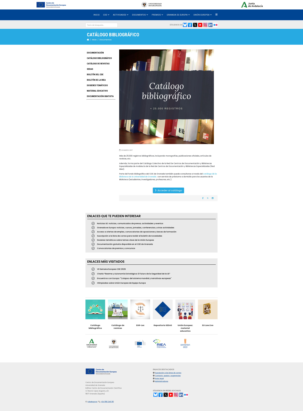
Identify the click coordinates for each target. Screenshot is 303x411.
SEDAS (89, 69)
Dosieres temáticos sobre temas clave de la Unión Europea (125, 240)
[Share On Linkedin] (212, 198)
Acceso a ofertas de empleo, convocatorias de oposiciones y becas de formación (136, 231)
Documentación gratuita (100, 96)
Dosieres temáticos (97, 85)
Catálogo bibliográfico (99, 58)
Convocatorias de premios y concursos (116, 248)
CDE (105, 15)
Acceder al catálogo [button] (169, 190)
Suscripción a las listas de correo (168, 373)
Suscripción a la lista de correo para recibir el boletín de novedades (129, 236)
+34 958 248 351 (107, 402)
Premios (156, 15)
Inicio (96, 15)
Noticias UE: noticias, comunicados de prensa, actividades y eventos (130, 223)
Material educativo (97, 91)
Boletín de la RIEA (96, 80)
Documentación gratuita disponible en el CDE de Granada (125, 244)
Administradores (161, 381)
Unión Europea (201, 15)
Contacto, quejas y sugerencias (168, 376)
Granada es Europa (177, 15)
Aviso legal (159, 378)
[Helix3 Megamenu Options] (216, 14)
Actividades (119, 15)
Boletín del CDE (94, 74)
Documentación (95, 53)
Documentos (139, 15)
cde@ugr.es (92, 402)
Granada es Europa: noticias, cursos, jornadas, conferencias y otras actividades (135, 227)
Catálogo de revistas (97, 63)
